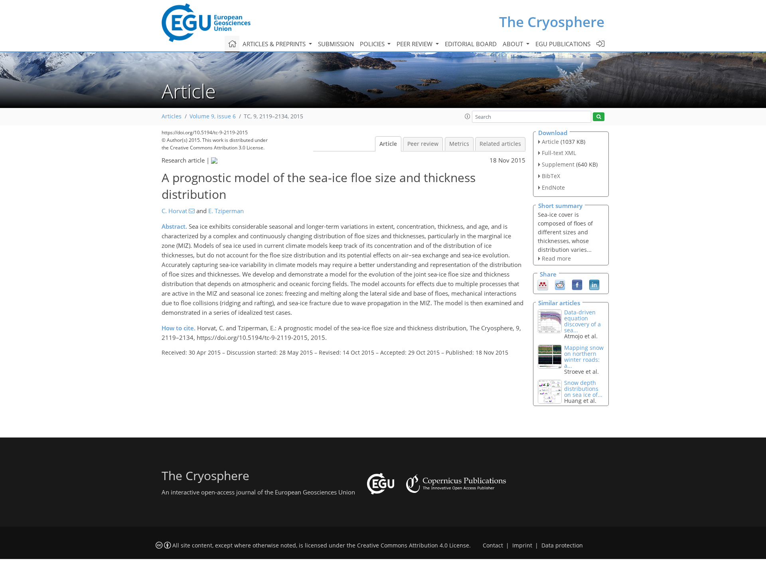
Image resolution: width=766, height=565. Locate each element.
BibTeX (551, 176)
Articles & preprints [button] (275, 44)
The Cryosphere (551, 21)
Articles (172, 116)
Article (388, 143)
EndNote (553, 187)
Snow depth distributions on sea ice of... (583, 388)
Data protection (562, 545)
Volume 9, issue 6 (213, 116)
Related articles (500, 143)
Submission (336, 44)
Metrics (459, 143)
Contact (493, 545)
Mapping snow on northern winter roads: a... (584, 356)
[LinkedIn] (594, 284)
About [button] (514, 44)
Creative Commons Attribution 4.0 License (413, 545)
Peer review (422, 143)
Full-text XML (559, 153)
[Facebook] (577, 284)
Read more (556, 258)
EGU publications (562, 44)
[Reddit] (560, 284)
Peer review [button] (415, 44)
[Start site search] (598, 117)
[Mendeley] (542, 284)
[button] (467, 116)
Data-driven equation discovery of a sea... (582, 321)
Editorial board (471, 44)
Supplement (558, 164)
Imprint (522, 545)
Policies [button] (373, 44)
